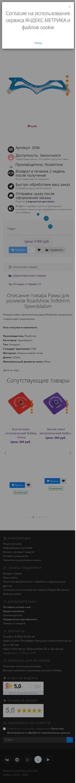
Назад (38, 43)
